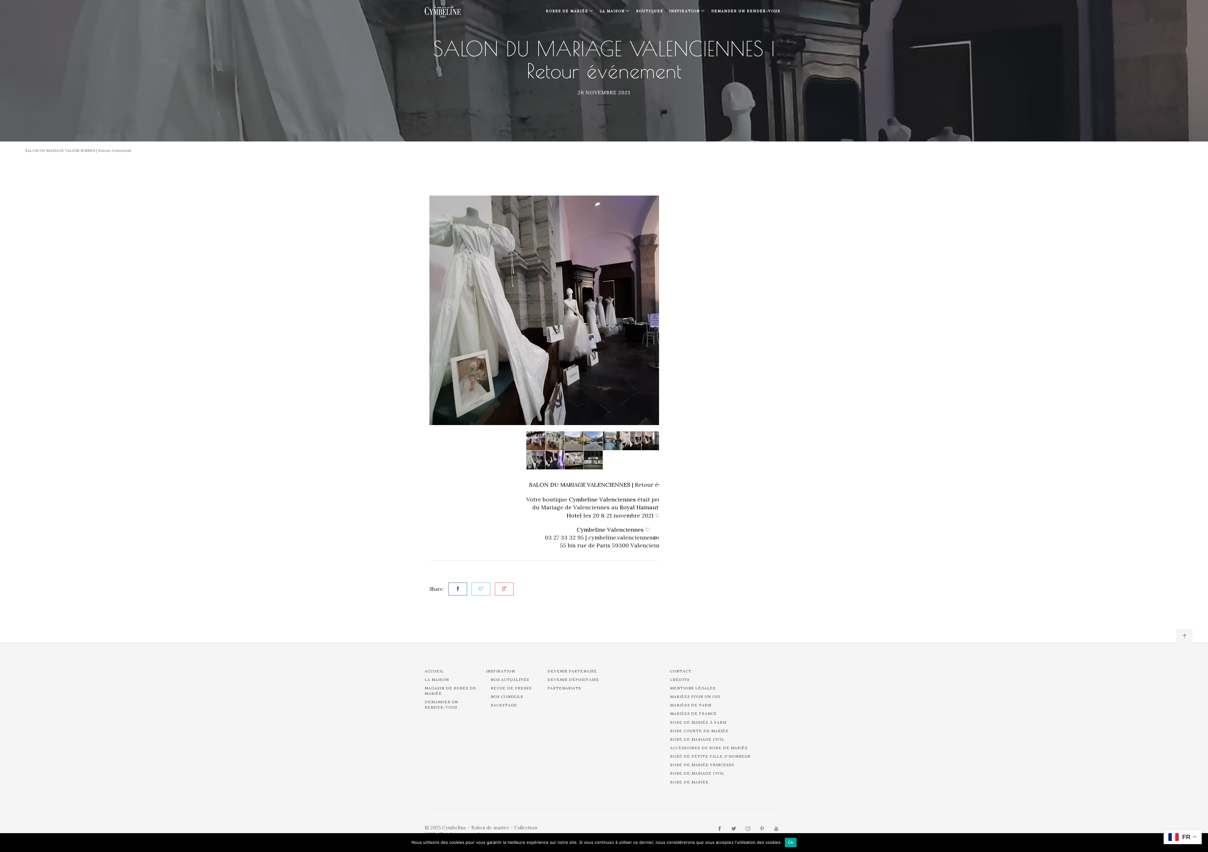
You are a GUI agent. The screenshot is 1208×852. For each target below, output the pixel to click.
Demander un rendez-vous (745, 11)
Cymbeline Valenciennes (610, 529)
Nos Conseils (507, 696)
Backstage (504, 705)
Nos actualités (510, 679)
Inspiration (500, 671)
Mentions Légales (693, 688)
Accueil (434, 671)
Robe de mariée (689, 782)
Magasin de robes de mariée (450, 691)
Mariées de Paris (691, 705)
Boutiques (649, 11)
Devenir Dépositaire (573, 679)
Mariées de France (693, 713)
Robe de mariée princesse (702, 764)
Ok (791, 842)
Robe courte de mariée (699, 730)
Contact (680, 671)
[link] (579, 484)
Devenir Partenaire (572, 671)
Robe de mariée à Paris (698, 722)
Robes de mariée (567, 11)
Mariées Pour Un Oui (695, 696)
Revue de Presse (511, 688)
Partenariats (564, 688)
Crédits (680, 679)
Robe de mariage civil (697, 739)
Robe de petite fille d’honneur (710, 756)
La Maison (612, 11)
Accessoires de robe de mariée (709, 747)
